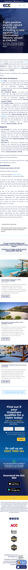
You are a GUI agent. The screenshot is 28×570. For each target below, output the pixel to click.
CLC (19, 68)
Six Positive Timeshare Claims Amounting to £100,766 (13, 365)
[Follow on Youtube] (15, 519)
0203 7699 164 (16, 251)
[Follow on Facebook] (10, 519)
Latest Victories (7, 45)
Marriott (14, 45)
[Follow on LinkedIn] (18, 519)
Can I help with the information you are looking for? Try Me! (21, 557)
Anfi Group (14, 43)
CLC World (20, 43)
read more (5, 296)
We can (23, 562)
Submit (21, 439)
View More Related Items (14, 392)
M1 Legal (25, 62)
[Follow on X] (13, 519)
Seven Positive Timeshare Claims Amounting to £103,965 (11, 280)
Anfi (2, 81)
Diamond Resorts (17, 174)
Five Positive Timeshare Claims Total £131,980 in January (12, 323)
